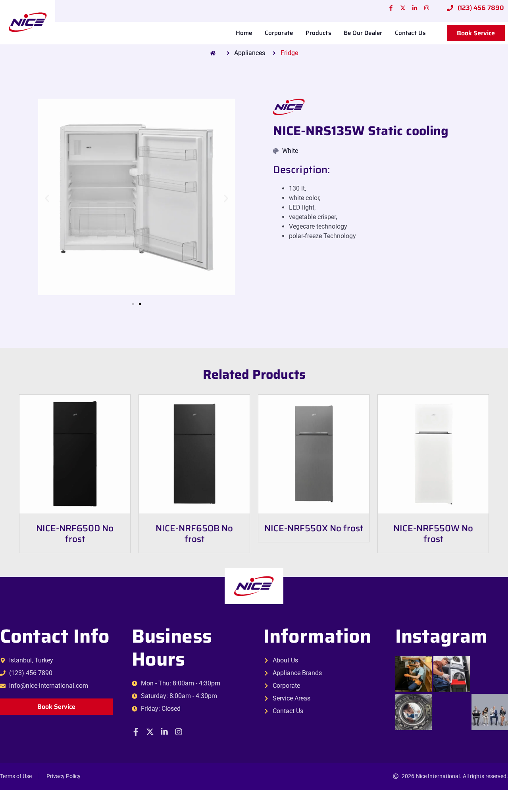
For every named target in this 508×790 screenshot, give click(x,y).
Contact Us (410, 33)
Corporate (279, 33)
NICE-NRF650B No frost (194, 533)
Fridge (289, 53)
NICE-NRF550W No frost (433, 533)
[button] (47, 198)
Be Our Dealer (363, 33)
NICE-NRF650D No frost (75, 533)
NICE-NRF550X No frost (313, 528)
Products (318, 33)
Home (244, 33)
